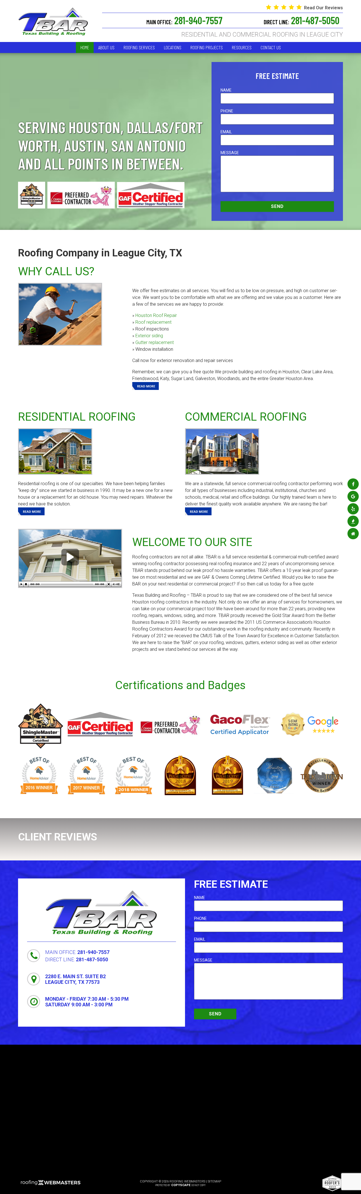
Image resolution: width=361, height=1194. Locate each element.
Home (84, 47)
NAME (226, 90)
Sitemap (214, 1181)
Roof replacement (153, 322)
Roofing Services (139, 47)
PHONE (227, 111)
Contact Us (271, 47)
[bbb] (353, 521)
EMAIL (226, 132)
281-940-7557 (184, 20)
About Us (106, 47)
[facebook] (353, 484)
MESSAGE (230, 152)
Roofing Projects (206, 47)
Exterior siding (149, 335)
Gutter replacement (154, 342)
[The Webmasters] (50, 1184)
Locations (172, 47)
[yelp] (353, 509)
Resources (242, 47)
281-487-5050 (302, 20)
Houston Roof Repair (156, 315)
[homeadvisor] (353, 533)
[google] (353, 496)
